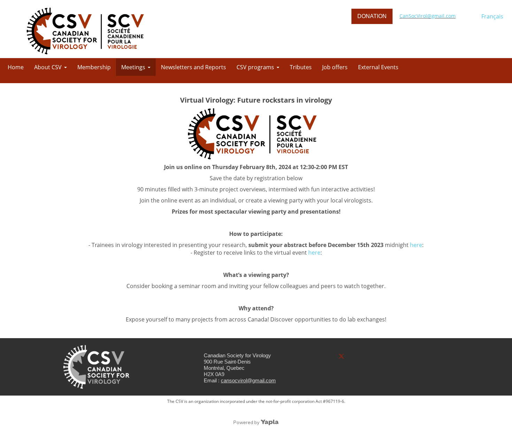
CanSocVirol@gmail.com (427, 16)
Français (492, 16)
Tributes (301, 67)
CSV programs (255, 67)
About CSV (48, 67)
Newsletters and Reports (193, 67)
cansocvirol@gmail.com (248, 380)
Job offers (335, 67)
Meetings (133, 67)
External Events (378, 67)
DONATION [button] (372, 16)
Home (16, 67)
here (416, 245)
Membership (94, 67)
